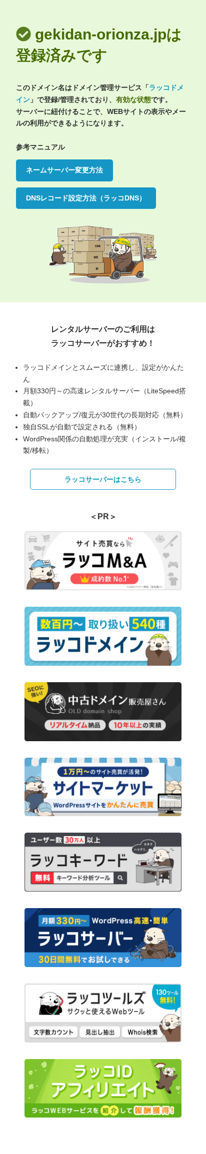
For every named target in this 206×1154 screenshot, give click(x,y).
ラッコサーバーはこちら (103, 479)
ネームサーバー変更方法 (64, 170)
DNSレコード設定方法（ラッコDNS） (86, 198)
